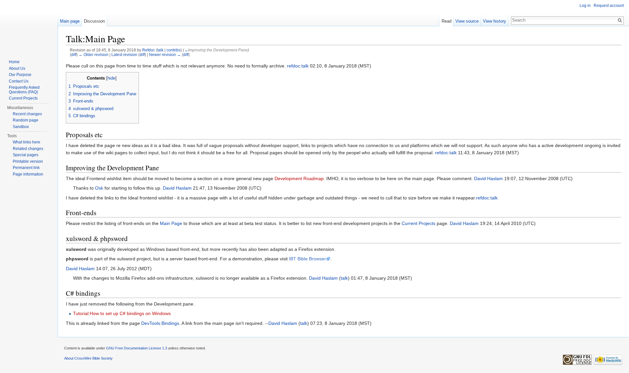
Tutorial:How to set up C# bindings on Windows (122, 313)
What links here (26, 142)
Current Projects (418, 223)
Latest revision (124, 54)
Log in (585, 5)
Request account (609, 5)
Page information (28, 174)
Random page (25, 120)
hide (111, 78)
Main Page (171, 223)
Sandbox (21, 126)
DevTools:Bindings (160, 323)
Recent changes (27, 114)
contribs (173, 50)
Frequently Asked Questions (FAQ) (24, 89)
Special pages (25, 155)
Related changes (28, 148)
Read (446, 21)
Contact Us (19, 81)
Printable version (28, 161)
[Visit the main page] (29, 26)
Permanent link (26, 167)
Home (14, 62)
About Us (17, 68)
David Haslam (488, 178)
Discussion (94, 21)
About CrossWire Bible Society (88, 358)
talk (160, 50)
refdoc (293, 65)
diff (73, 54)
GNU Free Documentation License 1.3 (136, 348)
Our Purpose (20, 74)
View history (494, 21)
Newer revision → (165, 54)
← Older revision (93, 54)
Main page (70, 21)
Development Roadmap (299, 178)
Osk (99, 188)
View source (467, 21)
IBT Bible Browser (307, 258)
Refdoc (148, 50)
